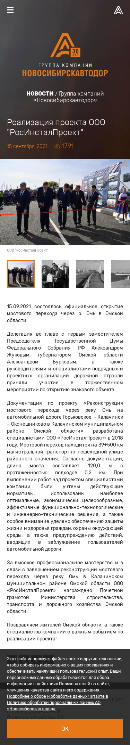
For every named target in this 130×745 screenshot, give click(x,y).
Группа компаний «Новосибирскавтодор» (68, 97)
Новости (40, 93)
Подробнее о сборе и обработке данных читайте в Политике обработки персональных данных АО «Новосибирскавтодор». (57, 702)
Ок (65, 729)
